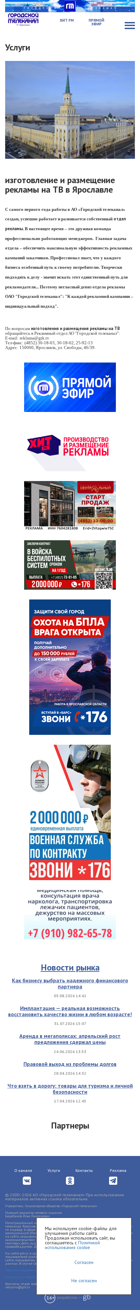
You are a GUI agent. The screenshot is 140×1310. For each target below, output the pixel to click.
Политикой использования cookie (72, 1245)
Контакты (84, 1170)
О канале (23, 1170)
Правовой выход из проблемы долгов (70, 1064)
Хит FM (67, 20)
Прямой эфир (96, 22)
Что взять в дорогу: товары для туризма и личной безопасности (70, 1088)
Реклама (118, 1170)
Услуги (54, 1170)
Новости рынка (70, 967)
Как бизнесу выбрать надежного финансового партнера (70, 983)
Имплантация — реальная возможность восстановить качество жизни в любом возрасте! (70, 1011)
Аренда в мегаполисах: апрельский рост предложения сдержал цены (70, 1038)
